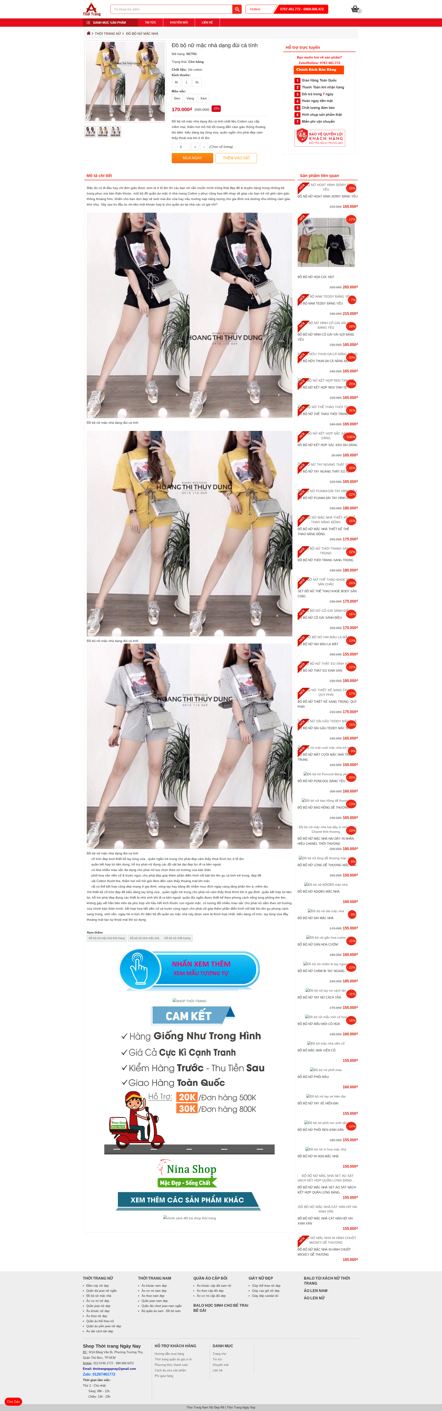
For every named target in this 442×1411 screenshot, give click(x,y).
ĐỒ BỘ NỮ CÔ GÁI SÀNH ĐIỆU (320, 617)
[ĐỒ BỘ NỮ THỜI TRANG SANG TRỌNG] (328, 553)
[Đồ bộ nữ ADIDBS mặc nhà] (328, 884)
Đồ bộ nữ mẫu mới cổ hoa (319, 1024)
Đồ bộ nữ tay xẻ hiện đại (318, 1103)
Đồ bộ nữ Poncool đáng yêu (321, 781)
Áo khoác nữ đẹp (97, 1311)
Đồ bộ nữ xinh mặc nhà (144, 938)
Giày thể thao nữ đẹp (266, 1285)
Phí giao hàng (164, 1376)
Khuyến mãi (179, 22)
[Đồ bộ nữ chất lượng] (189, 1086)
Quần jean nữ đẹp (98, 1306)
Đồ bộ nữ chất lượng (178, 938)
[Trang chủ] (88, 34)
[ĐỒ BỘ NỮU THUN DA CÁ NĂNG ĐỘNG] (328, 354)
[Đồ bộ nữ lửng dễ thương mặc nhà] (327, 858)
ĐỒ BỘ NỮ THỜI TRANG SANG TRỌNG (325, 560)
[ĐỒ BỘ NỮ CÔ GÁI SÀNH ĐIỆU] (327, 611)
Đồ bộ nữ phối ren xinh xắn (320, 1130)
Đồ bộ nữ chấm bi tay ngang (321, 971)
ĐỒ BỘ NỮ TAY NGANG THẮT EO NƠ (324, 471)
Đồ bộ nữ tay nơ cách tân (319, 997)
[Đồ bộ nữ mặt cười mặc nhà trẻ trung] (327, 747)
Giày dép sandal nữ (265, 1296)
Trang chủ (219, 1354)
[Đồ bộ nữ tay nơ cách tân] (327, 990)
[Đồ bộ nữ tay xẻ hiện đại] (328, 1096)
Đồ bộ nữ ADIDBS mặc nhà (319, 891)
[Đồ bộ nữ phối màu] (328, 1070)
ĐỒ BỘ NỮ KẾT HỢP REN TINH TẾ (322, 387)
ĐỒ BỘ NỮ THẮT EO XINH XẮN (320, 670)
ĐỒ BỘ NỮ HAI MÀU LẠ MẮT (318, 644)
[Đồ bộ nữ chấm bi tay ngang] (328, 964)
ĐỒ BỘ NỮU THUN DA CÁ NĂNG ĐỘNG (325, 361)
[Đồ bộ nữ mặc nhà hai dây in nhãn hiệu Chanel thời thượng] (328, 831)
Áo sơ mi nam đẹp (154, 1290)
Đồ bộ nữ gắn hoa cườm (318, 944)
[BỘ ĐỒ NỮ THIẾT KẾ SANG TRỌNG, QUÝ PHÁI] (328, 695)
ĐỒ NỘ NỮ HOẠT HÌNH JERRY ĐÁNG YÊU (328, 196)
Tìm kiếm (236, 9)
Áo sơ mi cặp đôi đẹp (211, 1296)
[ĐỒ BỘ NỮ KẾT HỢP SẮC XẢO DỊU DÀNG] (328, 438)
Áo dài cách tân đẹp (99, 1331)
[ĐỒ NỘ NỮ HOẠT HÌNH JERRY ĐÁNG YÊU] (328, 189)
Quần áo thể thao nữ (100, 1321)
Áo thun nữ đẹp (96, 1316)
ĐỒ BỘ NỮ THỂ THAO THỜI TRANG (323, 414)
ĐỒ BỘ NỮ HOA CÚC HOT (316, 277)
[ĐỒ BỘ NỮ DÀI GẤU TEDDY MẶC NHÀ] (328, 721)
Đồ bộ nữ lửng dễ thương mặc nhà (327, 865)
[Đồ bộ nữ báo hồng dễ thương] (327, 800)
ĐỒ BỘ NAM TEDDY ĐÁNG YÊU (320, 303)
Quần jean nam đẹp (155, 1301)
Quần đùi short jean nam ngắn (162, 1306)
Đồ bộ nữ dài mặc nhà (316, 918)
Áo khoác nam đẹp (154, 1285)
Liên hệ (207, 22)
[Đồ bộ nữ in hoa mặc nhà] (327, 1149)
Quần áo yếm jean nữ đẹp (103, 1326)
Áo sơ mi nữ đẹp (97, 1301)
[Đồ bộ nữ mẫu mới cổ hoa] (327, 1017)
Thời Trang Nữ (108, 33)
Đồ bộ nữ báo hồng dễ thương (323, 807)
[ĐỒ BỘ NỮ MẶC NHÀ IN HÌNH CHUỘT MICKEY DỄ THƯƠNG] (328, 1242)
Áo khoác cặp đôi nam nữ (214, 1285)
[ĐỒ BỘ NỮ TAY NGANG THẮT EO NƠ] (327, 464)
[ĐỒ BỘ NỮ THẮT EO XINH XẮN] (327, 663)
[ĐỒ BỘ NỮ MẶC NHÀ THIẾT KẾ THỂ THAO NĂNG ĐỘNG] (328, 522)
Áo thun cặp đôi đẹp (210, 1290)
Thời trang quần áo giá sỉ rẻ (173, 1359)
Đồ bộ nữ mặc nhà (142, 33)
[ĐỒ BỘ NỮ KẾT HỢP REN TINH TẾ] (327, 380)
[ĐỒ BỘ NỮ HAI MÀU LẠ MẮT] (327, 637)
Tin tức (150, 22)
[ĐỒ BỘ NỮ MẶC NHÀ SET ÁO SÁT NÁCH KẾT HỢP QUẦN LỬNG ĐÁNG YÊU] (328, 1180)
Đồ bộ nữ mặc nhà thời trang (107, 938)
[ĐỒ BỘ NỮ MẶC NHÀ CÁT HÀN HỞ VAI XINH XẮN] (328, 1211)
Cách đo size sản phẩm (170, 1370)
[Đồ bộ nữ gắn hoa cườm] (328, 937)
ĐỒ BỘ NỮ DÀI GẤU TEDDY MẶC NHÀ (325, 728)
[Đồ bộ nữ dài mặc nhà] (327, 911)
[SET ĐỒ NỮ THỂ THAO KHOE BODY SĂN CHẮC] (328, 584)
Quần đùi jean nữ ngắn (101, 1290)
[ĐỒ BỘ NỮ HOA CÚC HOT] (328, 270)
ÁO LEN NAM (315, 1291)
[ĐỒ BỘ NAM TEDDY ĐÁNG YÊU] (328, 296)
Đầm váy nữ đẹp (97, 1285)
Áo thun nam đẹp (153, 1296)
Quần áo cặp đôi (210, 1278)
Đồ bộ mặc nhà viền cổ (316, 1050)
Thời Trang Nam (154, 1278)
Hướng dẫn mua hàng (169, 1354)
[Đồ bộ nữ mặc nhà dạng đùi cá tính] (92, 15)
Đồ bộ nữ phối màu (313, 1077)
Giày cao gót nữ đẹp (265, 1290)
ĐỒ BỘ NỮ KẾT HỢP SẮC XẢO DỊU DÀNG (327, 445)
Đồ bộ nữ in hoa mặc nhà (318, 1156)
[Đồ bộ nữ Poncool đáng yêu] (327, 774)
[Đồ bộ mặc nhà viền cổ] (328, 1043)
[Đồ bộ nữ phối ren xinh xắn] (328, 1123)
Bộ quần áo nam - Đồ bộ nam (161, 1311)
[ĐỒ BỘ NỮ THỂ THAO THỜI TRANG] (327, 407)
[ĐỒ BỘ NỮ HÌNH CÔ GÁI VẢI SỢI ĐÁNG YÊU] (328, 327)
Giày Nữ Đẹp (261, 1278)
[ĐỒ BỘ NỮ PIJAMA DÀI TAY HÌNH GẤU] (328, 491)
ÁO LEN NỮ (314, 1298)
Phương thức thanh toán (171, 1365)
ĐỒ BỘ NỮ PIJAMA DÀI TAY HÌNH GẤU (325, 498)
